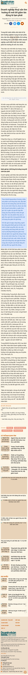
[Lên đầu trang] (25, 672)
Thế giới (17, 622)
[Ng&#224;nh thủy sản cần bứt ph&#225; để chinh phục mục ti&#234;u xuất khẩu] (5, 440)
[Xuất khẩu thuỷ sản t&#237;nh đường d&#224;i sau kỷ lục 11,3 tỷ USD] (14, 485)
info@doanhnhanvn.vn (8, 666)
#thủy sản (9, 427)
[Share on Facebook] (10, 23)
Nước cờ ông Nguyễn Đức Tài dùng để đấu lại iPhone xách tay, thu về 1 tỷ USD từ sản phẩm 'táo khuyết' (17, 597)
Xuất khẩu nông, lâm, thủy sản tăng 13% (13, 419)
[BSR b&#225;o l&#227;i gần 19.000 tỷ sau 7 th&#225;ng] (4, 612)
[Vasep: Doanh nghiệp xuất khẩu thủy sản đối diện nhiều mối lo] (5, 448)
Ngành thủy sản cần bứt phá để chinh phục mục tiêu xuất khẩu (18, 440)
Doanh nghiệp (14, 7)
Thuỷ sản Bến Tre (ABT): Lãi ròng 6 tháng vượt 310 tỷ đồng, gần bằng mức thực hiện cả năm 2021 (13, 414)
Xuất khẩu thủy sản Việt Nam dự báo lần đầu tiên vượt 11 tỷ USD (18, 558)
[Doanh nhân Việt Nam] (8, 633)
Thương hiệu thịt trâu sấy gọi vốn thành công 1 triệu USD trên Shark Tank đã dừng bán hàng (17, 588)
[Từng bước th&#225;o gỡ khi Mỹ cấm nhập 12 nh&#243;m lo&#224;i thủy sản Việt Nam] (5, 550)
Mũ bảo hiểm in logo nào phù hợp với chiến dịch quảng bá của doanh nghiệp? (17, 580)
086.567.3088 (6, 664)
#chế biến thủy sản (7, 430)
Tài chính (17, 625)
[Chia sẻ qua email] (22, 23)
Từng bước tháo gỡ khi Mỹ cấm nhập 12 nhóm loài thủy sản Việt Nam (19, 550)
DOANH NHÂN (4, 622)
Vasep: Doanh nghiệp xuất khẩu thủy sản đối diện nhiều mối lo (18, 448)
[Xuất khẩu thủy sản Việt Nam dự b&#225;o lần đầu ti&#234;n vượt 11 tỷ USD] (5, 558)
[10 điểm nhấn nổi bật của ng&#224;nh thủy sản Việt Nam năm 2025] (14, 508)
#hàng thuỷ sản (18, 430)
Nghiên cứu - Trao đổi (7, 620)
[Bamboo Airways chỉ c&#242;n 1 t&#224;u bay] (4, 605)
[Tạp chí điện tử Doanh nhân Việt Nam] (7, 2)
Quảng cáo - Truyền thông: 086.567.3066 (12, 671)
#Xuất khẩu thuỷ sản (20, 427)
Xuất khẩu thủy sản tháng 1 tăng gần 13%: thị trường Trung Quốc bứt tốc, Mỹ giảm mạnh (19, 470)
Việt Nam (17, 620)
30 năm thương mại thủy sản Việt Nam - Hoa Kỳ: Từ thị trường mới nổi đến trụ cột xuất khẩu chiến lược (19, 568)
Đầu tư (3, 628)
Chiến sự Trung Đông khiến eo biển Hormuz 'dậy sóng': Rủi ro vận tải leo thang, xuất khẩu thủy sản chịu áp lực (18, 459)
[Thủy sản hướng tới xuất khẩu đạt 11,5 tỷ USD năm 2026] (14, 530)
